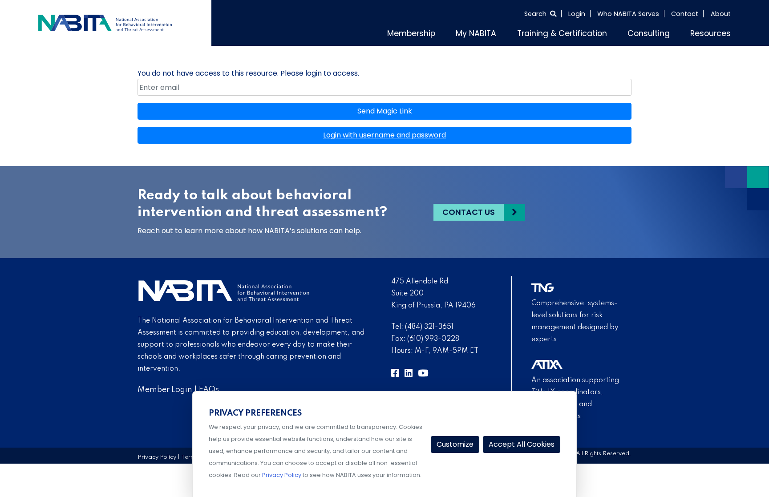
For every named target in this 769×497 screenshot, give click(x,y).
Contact (684, 13)
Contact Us (468, 210)
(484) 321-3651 (429, 325)
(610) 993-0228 (433, 337)
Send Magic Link (384, 109)
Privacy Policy (157, 455)
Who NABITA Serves (628, 13)
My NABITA (509, 32)
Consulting (659, 32)
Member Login (165, 388)
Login (576, 13)
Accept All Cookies (521, 444)
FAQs (209, 388)
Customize (455, 444)
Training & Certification (584, 32)
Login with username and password (384, 133)
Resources (714, 32)
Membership (453, 32)
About (721, 13)
